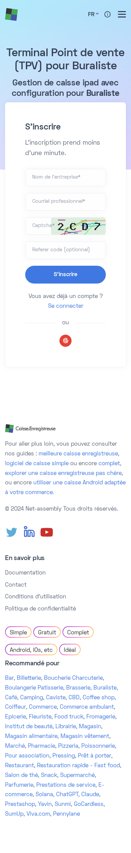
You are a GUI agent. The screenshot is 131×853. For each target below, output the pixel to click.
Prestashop (20, 804)
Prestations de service (65, 785)
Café (11, 698)
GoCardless (88, 804)
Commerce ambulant (87, 707)
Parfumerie (19, 785)
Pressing (63, 756)
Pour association (27, 756)
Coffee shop (99, 698)
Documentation (25, 573)
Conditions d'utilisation (35, 597)
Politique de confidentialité (40, 609)
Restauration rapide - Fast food (78, 766)
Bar (9, 678)
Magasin (90, 727)
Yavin (45, 804)
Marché (15, 746)
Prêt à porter (94, 756)
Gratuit (47, 633)
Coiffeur (15, 707)
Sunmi (63, 804)
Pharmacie (41, 746)
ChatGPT (67, 795)
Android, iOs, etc (31, 650)
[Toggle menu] (122, 14)
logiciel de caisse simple (37, 464)
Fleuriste (40, 717)
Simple (18, 633)
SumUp (14, 814)
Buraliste (105, 688)
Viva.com (38, 814)
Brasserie (78, 688)
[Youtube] (46, 532)
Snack (49, 775)
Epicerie (15, 717)
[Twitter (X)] (11, 532)
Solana (44, 795)
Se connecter (65, 306)
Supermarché (77, 775)
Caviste (56, 698)
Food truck (68, 717)
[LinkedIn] (29, 532)
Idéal (70, 650)
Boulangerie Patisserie (34, 688)
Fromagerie (100, 717)
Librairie (65, 727)
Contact (16, 585)
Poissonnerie (98, 746)
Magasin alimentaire (31, 736)
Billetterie (29, 678)
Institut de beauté (28, 727)
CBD (74, 698)
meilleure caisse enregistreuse (78, 454)
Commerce (43, 707)
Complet (78, 633)
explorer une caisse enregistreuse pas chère (63, 473)
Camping (31, 698)
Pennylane (66, 814)
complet (109, 464)
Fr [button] (91, 14)
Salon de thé (21, 775)
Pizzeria (68, 746)
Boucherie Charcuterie (73, 678)
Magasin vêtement (84, 736)
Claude (90, 795)
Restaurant (19, 766)
